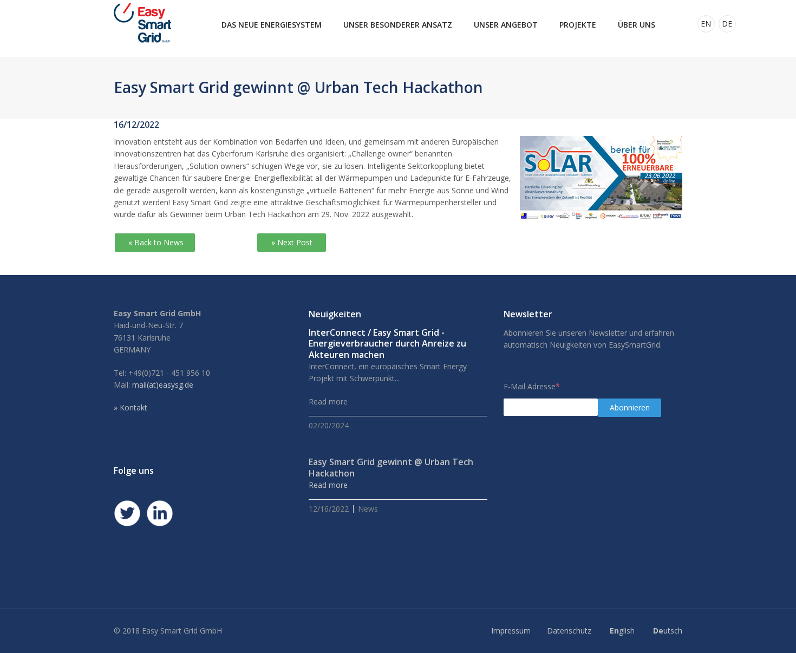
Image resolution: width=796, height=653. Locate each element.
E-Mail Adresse (532, 386)
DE (727, 23)
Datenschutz (569, 630)
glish (622, 630)
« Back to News (155, 242)
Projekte (577, 24)
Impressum (511, 630)
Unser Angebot (506, 24)
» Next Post (292, 242)
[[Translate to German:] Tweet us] (127, 513)
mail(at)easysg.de (162, 385)
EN (706, 23)
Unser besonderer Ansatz (397, 24)
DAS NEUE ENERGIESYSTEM (271, 24)
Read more (328, 485)
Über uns (636, 24)
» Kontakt (130, 407)
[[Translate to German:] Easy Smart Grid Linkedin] (159, 513)
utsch (667, 630)
